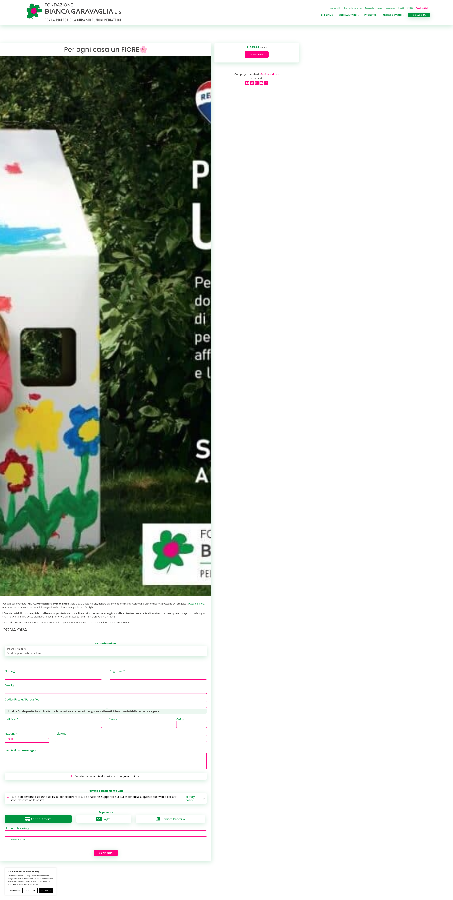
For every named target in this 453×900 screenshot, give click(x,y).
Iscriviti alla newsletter (353, 8)
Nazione (11, 733)
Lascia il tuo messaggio (21, 750)
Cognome (117, 671)
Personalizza (15, 890)
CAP (180, 719)
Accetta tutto (46, 890)
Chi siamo (327, 15)
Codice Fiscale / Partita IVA (22, 699)
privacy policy (190, 798)
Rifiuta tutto (30, 890)
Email (9, 685)
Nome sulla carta (17, 828)
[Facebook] (247, 83)
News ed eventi (392, 15)
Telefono (61, 733)
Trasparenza (390, 8)
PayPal (107, 819)
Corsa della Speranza (373, 8)
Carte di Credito (41, 819)
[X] (252, 83)
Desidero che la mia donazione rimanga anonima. (107, 776)
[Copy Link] (266, 83)
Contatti (400, 8)
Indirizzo (11, 719)
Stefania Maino (270, 74)
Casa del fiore (196, 603)
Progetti (370, 15)
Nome (10, 671)
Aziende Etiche (335, 8)
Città (113, 719)
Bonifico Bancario (173, 819)
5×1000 (410, 8)
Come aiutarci (348, 15)
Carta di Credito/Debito (15, 839)
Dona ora (419, 15)
